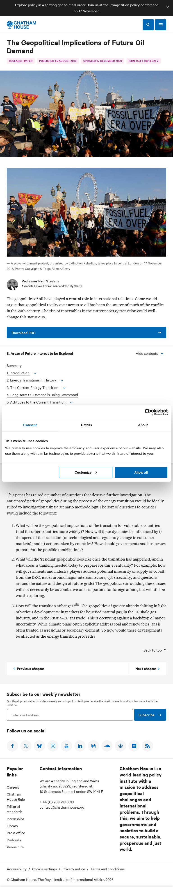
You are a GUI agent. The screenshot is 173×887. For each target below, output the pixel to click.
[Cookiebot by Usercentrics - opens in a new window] (148, 412)
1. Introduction (18, 372)
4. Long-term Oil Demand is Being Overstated (42, 394)
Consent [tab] (30, 425)
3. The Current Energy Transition (32, 387)
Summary (14, 365)
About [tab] (143, 425)
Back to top (152, 650)
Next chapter (145, 668)
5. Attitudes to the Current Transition (36, 402)
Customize (83, 472)
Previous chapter (30, 668)
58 (77, 605)
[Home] (21, 25)
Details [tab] (86, 425)
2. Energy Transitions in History (31, 380)
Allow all (141, 472)
